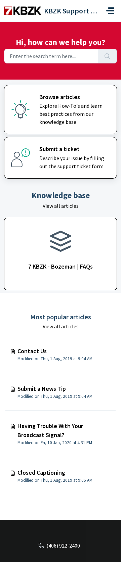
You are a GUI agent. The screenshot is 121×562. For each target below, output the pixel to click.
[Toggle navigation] (110, 11)
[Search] (107, 56)
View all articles (61, 205)
